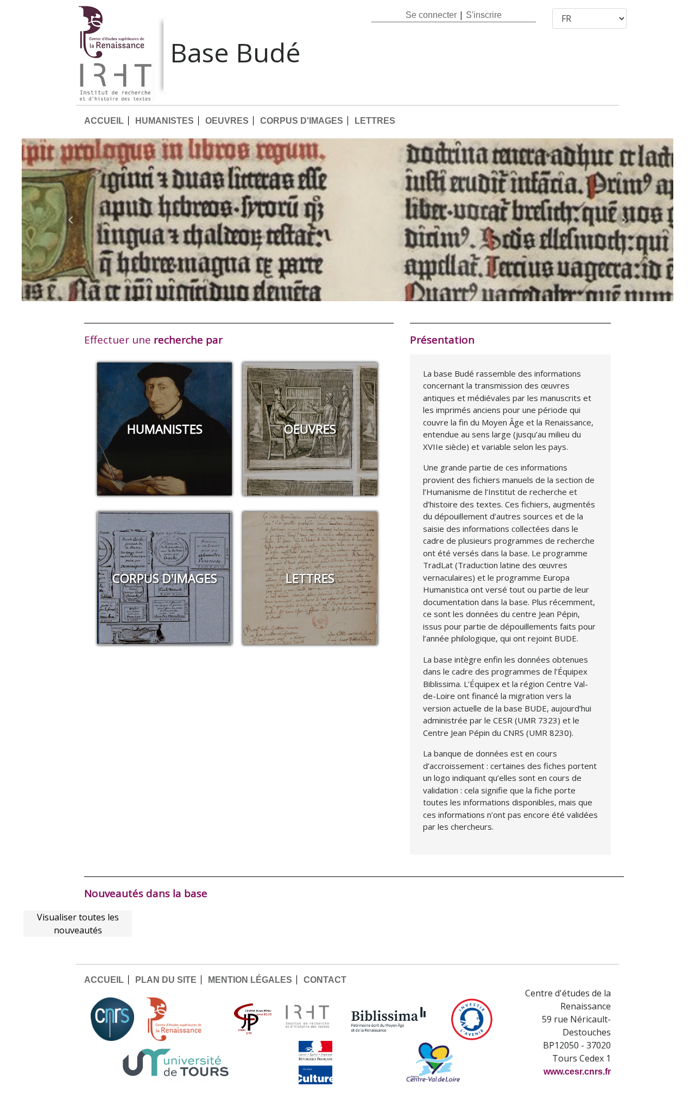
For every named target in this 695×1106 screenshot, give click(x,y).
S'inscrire (484, 15)
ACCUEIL (104, 120)
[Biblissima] (388, 1019)
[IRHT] (307, 1019)
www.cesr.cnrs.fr (577, 1071)
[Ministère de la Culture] (315, 1062)
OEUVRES (227, 120)
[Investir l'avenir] (472, 1019)
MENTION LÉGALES (250, 979)
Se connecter (431, 15)
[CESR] (182, 1019)
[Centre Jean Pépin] (251, 1019)
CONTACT (325, 979)
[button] (70, 219)
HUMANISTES (164, 120)
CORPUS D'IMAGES (301, 120)
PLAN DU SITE (166, 979)
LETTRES (375, 120)
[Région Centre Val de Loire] (433, 1062)
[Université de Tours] (175, 1062)
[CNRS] (112, 1019)
